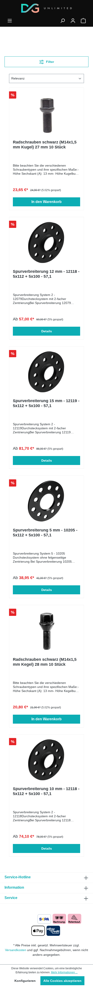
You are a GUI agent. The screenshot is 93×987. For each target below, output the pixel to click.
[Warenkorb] (83, 20)
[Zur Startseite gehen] (46, 8)
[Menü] (10, 20)
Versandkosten (15, 950)
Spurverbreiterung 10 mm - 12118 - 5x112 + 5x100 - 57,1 (46, 791)
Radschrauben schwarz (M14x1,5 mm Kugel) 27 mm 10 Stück (45, 144)
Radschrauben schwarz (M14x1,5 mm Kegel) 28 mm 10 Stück (45, 662)
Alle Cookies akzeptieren (62, 981)
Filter (49, 62)
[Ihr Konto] (73, 20)
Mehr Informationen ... (64, 972)
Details (46, 331)
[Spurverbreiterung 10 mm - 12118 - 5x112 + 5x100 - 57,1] (46, 760)
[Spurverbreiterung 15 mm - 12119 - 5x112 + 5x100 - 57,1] (46, 372)
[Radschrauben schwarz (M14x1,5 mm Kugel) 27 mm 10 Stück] (46, 113)
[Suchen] (62, 20)
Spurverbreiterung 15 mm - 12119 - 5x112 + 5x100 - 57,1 (46, 403)
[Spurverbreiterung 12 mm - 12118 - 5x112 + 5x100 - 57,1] (46, 243)
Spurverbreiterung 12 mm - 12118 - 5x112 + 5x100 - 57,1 (46, 274)
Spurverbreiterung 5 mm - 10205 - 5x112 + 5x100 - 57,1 (45, 532)
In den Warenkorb (46, 202)
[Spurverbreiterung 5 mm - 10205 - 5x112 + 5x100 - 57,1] (46, 501)
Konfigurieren (25, 981)
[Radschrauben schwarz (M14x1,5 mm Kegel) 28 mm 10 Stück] (46, 631)
